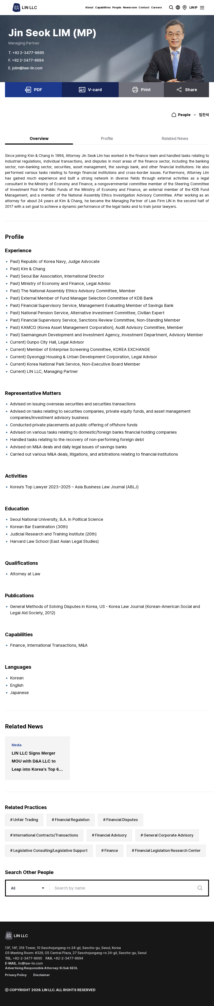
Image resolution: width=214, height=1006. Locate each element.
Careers (156, 7)
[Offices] (184, 7)
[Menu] (202, 7)
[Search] (200, 888)
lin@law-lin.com (24, 963)
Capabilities (103, 7)
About (89, 7)
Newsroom (130, 7)
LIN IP (193, 7)
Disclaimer (41, 975)
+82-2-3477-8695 (23, 958)
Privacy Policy (16, 975)
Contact (144, 7)
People (116, 7)
